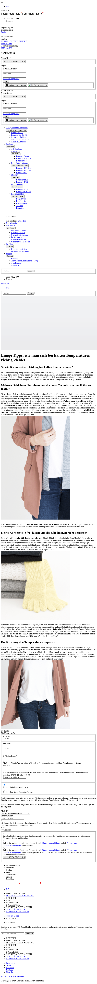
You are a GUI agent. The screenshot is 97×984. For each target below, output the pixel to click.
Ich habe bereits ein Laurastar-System (18, 792)
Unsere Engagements (19, 235)
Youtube (9, 970)
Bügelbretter (21, 199)
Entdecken (22, 221)
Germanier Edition (18, 137)
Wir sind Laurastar (18, 230)
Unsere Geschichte (18, 239)
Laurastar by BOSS (19, 135)
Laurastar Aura (17, 133)
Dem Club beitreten (19, 249)
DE (7, 6)
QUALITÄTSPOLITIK (16, 909)
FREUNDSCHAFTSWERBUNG (20, 896)
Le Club (9, 244)
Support (9, 253)
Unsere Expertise (18, 233)
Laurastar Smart (22, 156)
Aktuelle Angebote (18, 142)
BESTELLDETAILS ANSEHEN (14, 41)
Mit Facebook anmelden (17, 85)
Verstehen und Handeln (20, 242)
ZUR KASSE (6, 43)
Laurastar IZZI (22, 180)
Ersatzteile (20, 208)
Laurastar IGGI (22, 182)
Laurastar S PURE (23, 158)
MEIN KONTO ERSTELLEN (14, 61)
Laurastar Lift (21, 172)
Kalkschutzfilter (17, 194)
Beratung (14, 258)
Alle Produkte (16, 149)
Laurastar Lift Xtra (23, 168)
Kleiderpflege (21, 203)
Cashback (15, 265)
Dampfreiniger (17, 184)
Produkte (9, 144)
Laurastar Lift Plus (23, 170)
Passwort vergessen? (11, 79)
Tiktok (8, 965)
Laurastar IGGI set (23, 191)
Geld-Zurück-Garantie (20, 139)
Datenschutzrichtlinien (51, 843)
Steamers (14, 175)
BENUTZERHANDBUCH (17, 912)
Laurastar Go (21, 161)
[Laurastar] (48, 14)
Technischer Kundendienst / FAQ (24, 261)
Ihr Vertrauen (16, 237)
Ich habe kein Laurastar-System (15, 787)
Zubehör (19, 206)
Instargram (10, 963)
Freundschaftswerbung (20, 251)
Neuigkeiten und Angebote (17, 128)
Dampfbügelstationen (19, 163)
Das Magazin (11, 223)
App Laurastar (17, 263)
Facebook (10, 968)
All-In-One (15, 151)
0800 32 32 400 (12, 916)
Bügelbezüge (21, 201)
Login (3, 32)
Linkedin (9, 972)
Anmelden (29, 934)
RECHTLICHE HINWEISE (12, 976)
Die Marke (10, 225)
